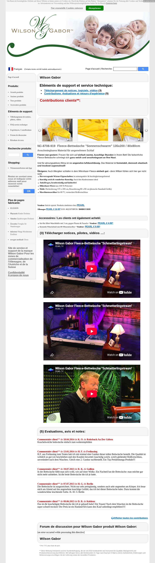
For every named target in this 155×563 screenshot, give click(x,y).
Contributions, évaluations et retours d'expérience (74, 93)
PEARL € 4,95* (105, 223)
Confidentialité (16, 272)
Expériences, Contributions (20, 130)
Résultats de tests (17, 140)
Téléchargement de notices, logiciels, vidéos (71, 90)
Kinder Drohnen (20, 213)
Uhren (19, 240)
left (39, 130)
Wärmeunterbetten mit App (21, 168)
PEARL (81, 205)
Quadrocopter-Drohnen (22, 219)
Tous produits (15, 101)
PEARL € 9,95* (92, 226)
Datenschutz (111, 3)
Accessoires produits (18, 105)
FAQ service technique (19, 125)
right (146, 130)
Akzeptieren (95, 8)
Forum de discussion (18, 135)
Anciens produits (17, 96)
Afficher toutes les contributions (131, 518)
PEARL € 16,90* (53, 209)
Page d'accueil (92, 69)
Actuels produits (16, 92)
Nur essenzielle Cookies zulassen (67, 8)
